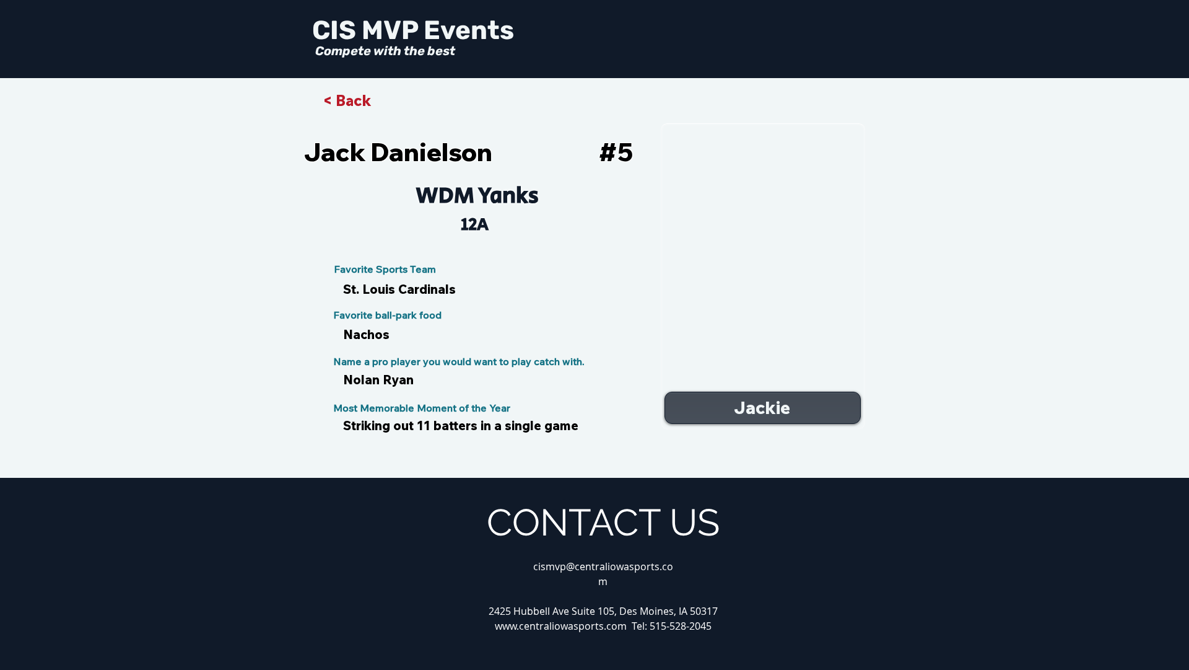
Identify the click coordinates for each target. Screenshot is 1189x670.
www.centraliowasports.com (561, 626)
